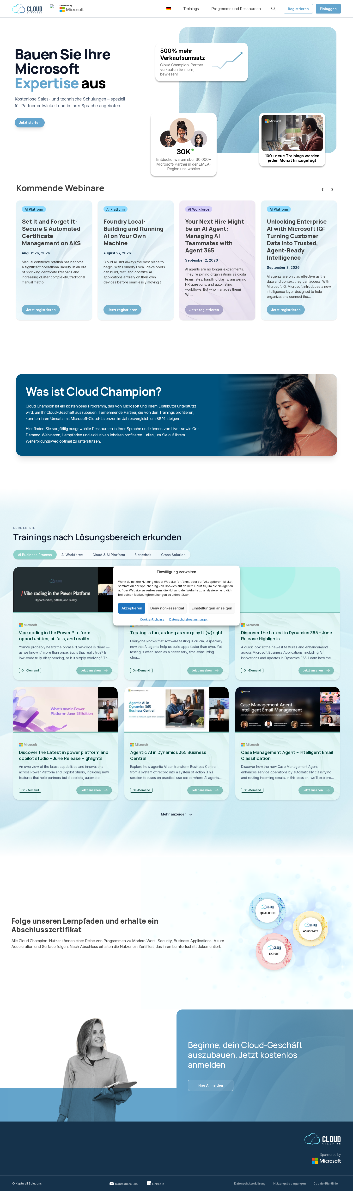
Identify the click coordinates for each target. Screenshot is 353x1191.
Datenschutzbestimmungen (188, 619)
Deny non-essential (167, 608)
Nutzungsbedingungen (289, 1183)
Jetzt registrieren (41, 310)
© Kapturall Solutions (27, 1183)
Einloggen (328, 9)
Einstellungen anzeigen (212, 608)
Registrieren (298, 9)
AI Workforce (72, 555)
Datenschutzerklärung (250, 1183)
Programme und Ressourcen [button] (236, 8)
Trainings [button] (191, 8)
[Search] (273, 8)
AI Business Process (35, 555)
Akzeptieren (132, 608)
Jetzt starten (30, 122)
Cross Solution (173, 555)
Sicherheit (143, 555)
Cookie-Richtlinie (152, 619)
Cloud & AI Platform (108, 555)
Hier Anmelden (210, 1085)
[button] (168, 8)
